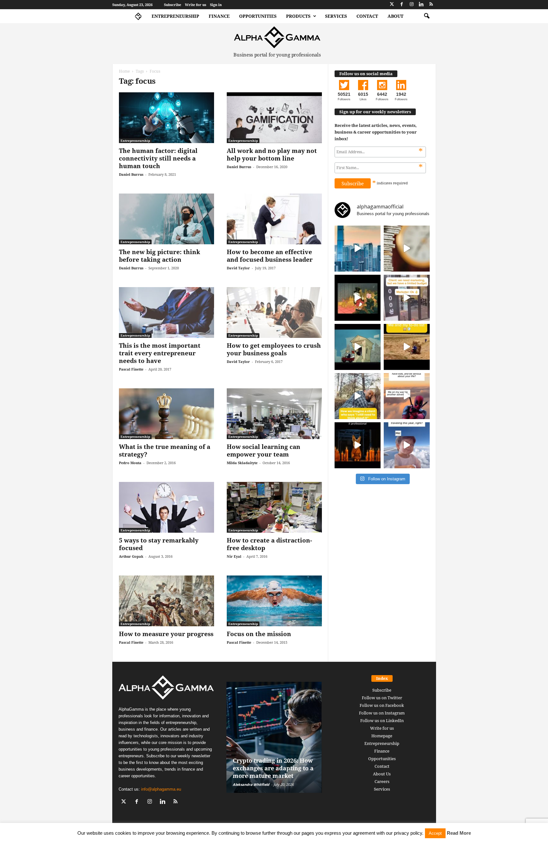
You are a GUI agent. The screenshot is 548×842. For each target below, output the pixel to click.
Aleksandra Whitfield (251, 784)
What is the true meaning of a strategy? (164, 450)
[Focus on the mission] (274, 601)
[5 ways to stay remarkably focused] (166, 507)
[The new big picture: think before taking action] (166, 219)
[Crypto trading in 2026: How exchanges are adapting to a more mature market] (274, 737)
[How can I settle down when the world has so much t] (407, 396)
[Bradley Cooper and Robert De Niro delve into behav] (407, 249)
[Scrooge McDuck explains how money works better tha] (358, 298)
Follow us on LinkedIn (382, 720)
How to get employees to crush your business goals (274, 349)
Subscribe (172, 4)
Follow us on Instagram (382, 713)
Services (336, 16)
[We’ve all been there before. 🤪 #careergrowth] (358, 396)
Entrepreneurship (175, 16)
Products (298, 16)
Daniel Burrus (131, 174)
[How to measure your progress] (166, 601)
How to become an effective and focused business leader (270, 256)
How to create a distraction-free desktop (269, 544)
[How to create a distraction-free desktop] (274, 507)
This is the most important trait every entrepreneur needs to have (159, 353)
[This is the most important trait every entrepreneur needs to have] (166, 312)
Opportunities (258, 16)
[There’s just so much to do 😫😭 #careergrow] (407, 347)
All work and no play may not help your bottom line (272, 154)
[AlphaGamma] (277, 37)
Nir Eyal (234, 556)
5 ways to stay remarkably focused (159, 544)
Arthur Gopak (131, 556)
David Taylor (238, 268)
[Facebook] (402, 4)
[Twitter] (392, 4)
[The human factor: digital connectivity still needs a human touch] (166, 117)
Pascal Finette (131, 369)
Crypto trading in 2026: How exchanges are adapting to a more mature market (273, 768)
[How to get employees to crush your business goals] (274, 312)
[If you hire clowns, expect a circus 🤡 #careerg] (407, 298)
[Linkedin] (421, 4)
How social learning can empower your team (263, 450)
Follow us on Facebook (382, 705)
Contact (367, 16)
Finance (219, 16)
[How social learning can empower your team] (274, 413)
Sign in (216, 4)
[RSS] (431, 4)
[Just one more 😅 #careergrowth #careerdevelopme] (407, 445)
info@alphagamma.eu (161, 789)
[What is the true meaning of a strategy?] (166, 413)
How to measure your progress (166, 634)
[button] (427, 16)
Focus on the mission (259, 634)
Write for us (195, 4)
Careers (382, 781)
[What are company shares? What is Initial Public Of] (358, 347)
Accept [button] (435, 833)
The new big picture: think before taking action (159, 256)
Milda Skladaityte (242, 462)
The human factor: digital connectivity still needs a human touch (158, 158)
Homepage (381, 736)
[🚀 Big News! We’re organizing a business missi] (358, 249)
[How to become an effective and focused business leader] (274, 219)
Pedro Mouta (130, 462)
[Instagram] (411, 4)
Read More (459, 833)
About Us (382, 774)
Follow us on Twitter (382, 698)
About (395, 16)
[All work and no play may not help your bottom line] (274, 117)
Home (124, 71)
